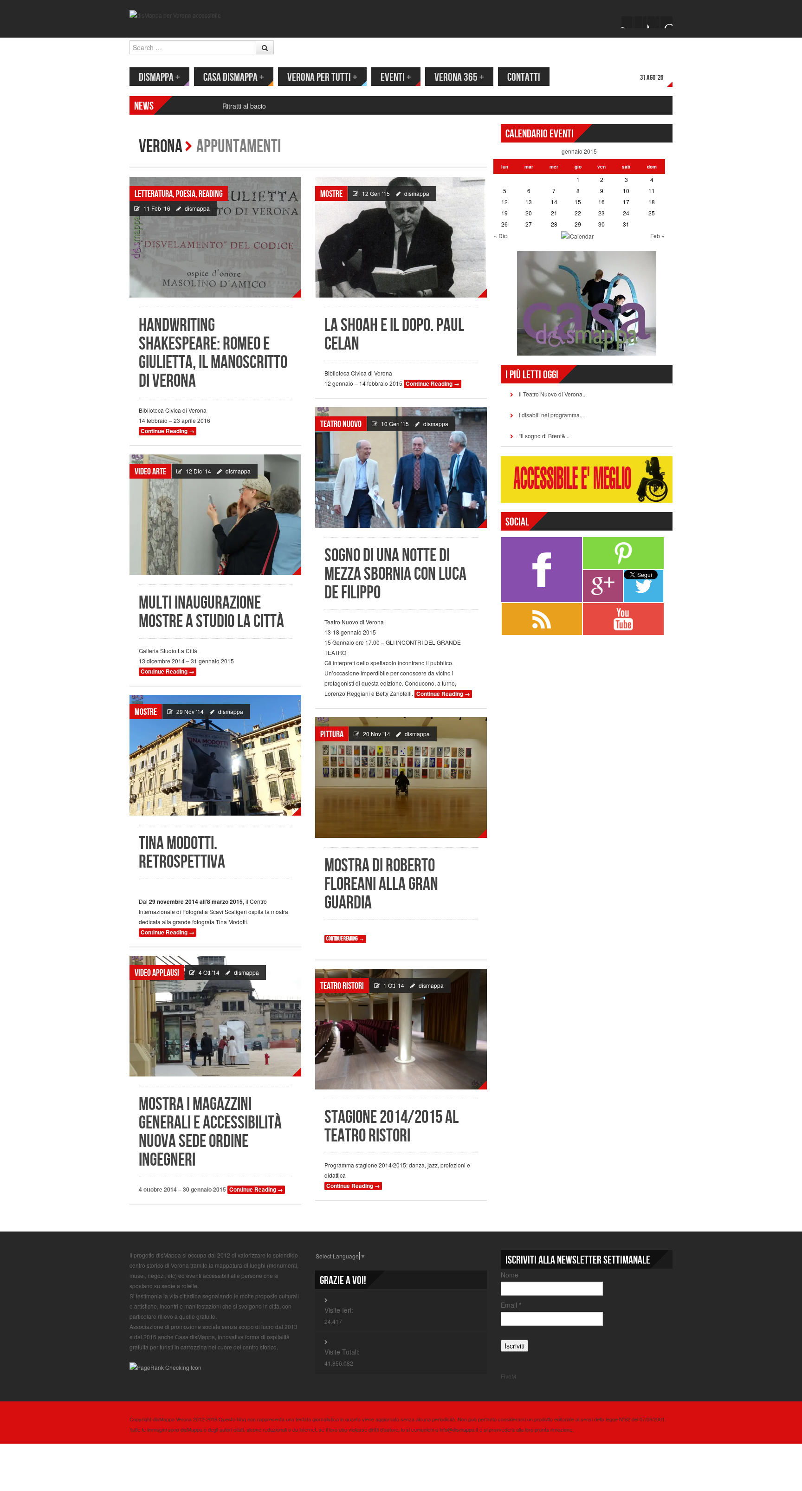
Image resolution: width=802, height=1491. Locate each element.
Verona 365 (459, 77)
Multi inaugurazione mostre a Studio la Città (211, 612)
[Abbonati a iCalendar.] (577, 235)
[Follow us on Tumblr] (666, 22)
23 (601, 213)
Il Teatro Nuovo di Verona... (553, 394)
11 (651, 190)
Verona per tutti (322, 77)
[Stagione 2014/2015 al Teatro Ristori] (401, 1029)
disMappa (159, 77)
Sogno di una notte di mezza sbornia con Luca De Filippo (395, 574)
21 (554, 213)
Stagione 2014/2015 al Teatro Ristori (391, 1127)
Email (511, 1304)
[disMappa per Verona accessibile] (175, 14)
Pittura (331, 734)
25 (651, 213)
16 (601, 202)
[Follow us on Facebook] (627, 22)
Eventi (396, 77)
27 (528, 224)
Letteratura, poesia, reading (179, 194)
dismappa (197, 208)
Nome (509, 1274)
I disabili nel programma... (551, 415)
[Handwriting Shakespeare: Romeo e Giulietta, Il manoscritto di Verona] (215, 237)
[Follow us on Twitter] (640, 22)
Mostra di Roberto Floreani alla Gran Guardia (381, 884)
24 (626, 213)
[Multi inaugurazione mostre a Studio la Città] (215, 514)
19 (504, 213)
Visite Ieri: (338, 1310)
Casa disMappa (233, 77)
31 (626, 224)
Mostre (331, 194)
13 (528, 202)
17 (626, 202)
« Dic (500, 236)
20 (528, 213)
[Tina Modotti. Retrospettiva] (215, 755)
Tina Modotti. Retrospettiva (182, 853)
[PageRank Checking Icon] (165, 1366)
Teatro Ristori (342, 986)
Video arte (150, 471)
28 (554, 224)
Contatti (523, 77)
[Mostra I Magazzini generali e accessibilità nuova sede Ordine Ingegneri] (215, 1016)
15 (578, 202)
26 (504, 224)
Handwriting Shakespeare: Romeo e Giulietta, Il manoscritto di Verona (213, 353)
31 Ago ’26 (651, 77)
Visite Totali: (342, 1351)
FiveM (508, 1376)
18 (651, 202)
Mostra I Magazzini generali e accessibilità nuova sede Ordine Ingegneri (210, 1132)
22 (578, 213)
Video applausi (157, 973)
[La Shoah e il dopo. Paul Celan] (401, 237)
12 (504, 202)
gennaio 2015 (579, 151)
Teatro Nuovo (341, 424)
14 (554, 202)
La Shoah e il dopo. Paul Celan (394, 335)
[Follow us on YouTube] (653, 22)
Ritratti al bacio (244, 105)
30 (601, 224)
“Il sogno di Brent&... (544, 436)
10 (626, 190)
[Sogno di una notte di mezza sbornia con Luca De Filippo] (401, 467)
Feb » (657, 236)
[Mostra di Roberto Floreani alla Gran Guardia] (401, 777)
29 (578, 224)
